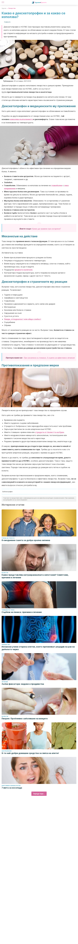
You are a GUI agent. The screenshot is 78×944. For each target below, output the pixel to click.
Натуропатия (6, 751)
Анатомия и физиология (11, 785)
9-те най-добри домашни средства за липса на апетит (30, 753)
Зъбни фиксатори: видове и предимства (23, 684)
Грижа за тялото (8, 538)
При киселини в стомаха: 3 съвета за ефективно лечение (49, 358)
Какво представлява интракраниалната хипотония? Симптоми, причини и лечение (35, 576)
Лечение (5, 682)
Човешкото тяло (8, 610)
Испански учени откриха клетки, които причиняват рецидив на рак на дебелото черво (38, 648)
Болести (5, 572)
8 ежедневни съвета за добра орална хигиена (26, 540)
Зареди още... (39, 794)
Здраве (4, 8)
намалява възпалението (21, 119)
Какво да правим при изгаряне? (46, 229)
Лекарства (12, 8)
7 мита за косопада (12, 788)
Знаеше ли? (6, 644)
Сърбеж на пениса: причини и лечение (22, 612)
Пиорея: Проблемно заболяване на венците (25, 718)
